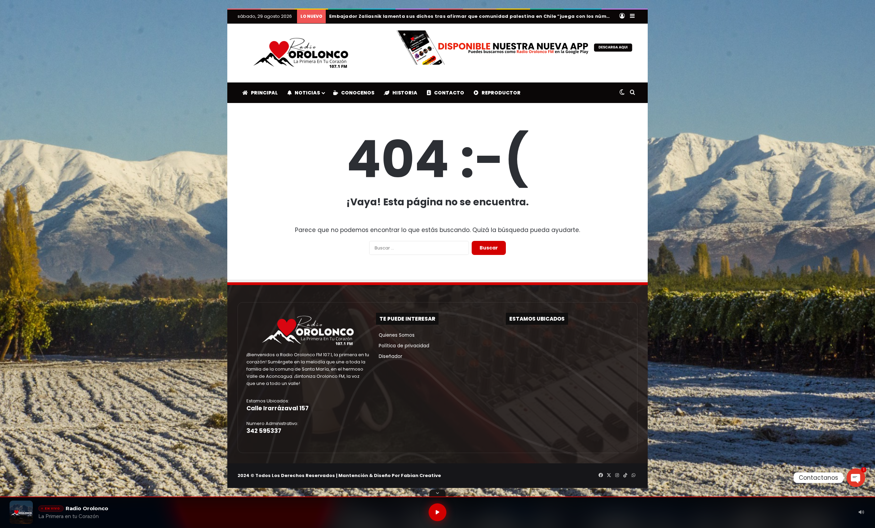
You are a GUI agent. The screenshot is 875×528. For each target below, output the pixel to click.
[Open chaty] (856, 477)
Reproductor (500, 92)
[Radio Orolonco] (301, 53)
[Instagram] (617, 475)
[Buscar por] (632, 92)
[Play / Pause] (437, 512)
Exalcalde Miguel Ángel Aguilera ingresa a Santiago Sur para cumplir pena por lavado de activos (454, 16)
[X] (609, 475)
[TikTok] (625, 475)
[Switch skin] (622, 92)
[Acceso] (622, 16)
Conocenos (356, 92)
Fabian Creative (421, 475)
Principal (263, 92)
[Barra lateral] (632, 16)
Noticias (306, 92)
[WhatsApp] (633, 475)
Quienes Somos (395, 335)
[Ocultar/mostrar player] (437, 493)
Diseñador (389, 356)
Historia (403, 92)
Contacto (447, 92)
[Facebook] (600, 475)
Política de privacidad (402, 346)
